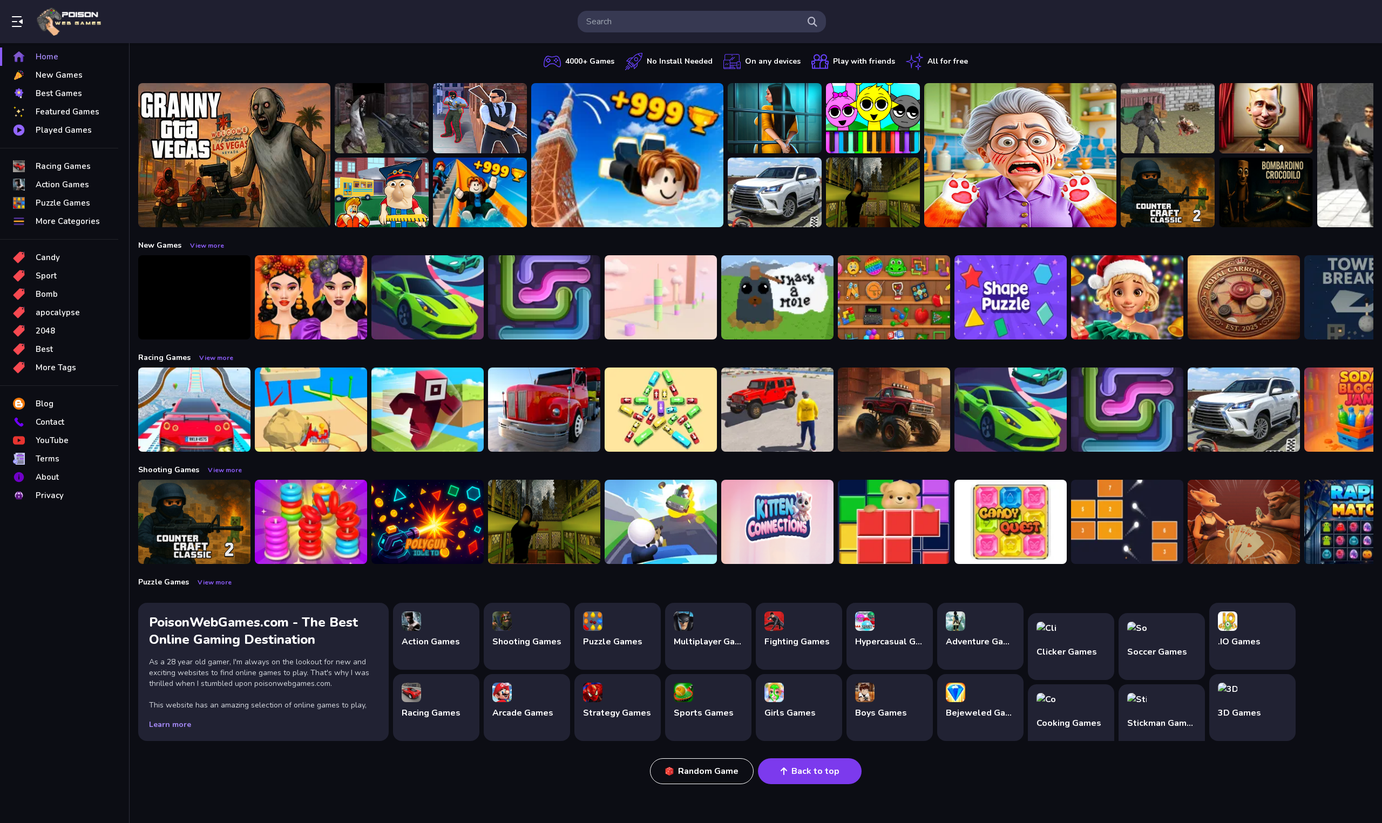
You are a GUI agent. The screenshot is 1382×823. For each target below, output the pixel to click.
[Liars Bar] (1244, 522)
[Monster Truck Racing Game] (894, 410)
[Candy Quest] (1010, 522)
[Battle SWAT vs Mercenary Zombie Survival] (382, 118)
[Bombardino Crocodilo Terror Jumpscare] (1266, 193)
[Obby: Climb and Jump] (627, 155)
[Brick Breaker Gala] (1127, 522)
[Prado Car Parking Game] (775, 193)
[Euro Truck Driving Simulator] (544, 410)
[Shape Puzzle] (1010, 297)
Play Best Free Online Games (69, 21)
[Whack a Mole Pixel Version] (777, 297)
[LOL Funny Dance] (1266, 118)
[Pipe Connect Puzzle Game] (544, 297)
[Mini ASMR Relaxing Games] (894, 297)
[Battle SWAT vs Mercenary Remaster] (1168, 118)
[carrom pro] (1244, 297)
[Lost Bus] (873, 193)
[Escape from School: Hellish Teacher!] (382, 193)
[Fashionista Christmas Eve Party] (1127, 297)
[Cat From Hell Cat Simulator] (1020, 155)
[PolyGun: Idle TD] (427, 522)
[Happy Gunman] (661, 522)
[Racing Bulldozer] (311, 410)
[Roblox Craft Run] (427, 410)
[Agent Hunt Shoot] (480, 118)
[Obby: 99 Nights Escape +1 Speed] (194, 297)
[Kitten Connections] (777, 522)
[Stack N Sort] (311, 522)
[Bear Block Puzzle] (894, 522)
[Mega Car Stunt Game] (194, 410)
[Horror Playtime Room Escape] (775, 118)
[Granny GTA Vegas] (234, 155)
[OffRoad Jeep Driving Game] (777, 410)
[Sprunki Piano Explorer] (873, 118)
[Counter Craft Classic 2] (1168, 193)
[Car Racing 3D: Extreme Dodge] (427, 297)
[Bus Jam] (661, 410)
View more (207, 245)
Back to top (815, 771)
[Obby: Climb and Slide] (480, 193)
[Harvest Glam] (311, 297)
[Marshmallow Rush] (661, 297)
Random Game (708, 771)
